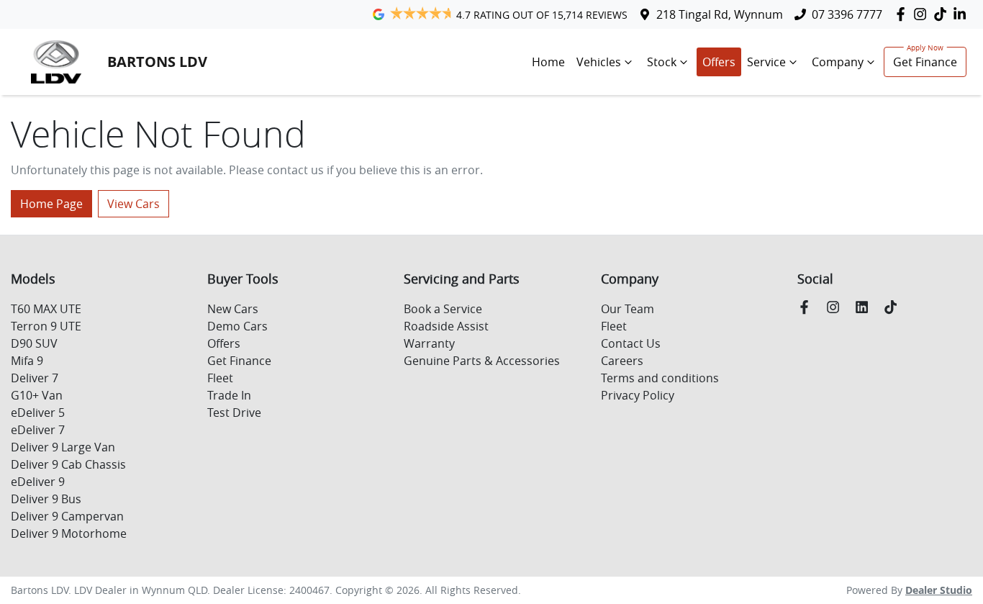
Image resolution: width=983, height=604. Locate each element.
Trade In (229, 395)
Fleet (220, 378)
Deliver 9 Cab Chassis (68, 464)
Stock (661, 62)
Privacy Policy (637, 395)
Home (548, 62)
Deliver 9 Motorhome (69, 533)
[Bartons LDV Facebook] (903, 14)
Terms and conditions (660, 378)
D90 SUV (34, 343)
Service (766, 62)
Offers (718, 62)
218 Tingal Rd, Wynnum (719, 14)
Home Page (51, 204)
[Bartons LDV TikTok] (893, 307)
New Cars (232, 309)
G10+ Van (37, 395)
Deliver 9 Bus (46, 499)
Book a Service (443, 309)
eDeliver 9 (38, 482)
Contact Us (631, 343)
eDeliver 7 (38, 430)
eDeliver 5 (38, 412)
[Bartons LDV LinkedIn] (962, 14)
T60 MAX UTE (46, 309)
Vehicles (598, 62)
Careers (622, 361)
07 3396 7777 (847, 14)
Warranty (429, 343)
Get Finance (925, 62)
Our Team (627, 309)
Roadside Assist (446, 326)
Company (838, 62)
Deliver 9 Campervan (67, 516)
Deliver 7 (34, 378)
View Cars (133, 204)
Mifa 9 (27, 361)
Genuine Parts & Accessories (482, 361)
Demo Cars (237, 326)
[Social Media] (943, 14)
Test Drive (234, 412)
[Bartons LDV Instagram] (923, 14)
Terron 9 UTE (46, 326)
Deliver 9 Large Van (63, 447)
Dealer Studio (938, 590)
